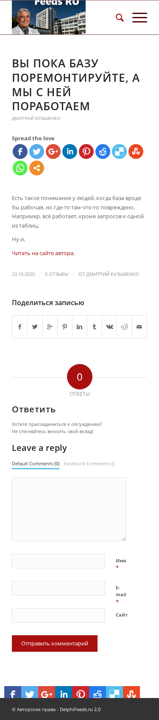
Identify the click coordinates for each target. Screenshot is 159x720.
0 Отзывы (56, 274)
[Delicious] (119, 151)
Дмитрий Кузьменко (36, 118)
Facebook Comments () (89, 463)
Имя (121, 564)
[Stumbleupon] (135, 151)
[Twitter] (36, 151)
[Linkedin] (69, 151)
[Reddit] (102, 151)
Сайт (122, 615)
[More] (36, 168)
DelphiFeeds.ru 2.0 (80, 709)
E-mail (121, 595)
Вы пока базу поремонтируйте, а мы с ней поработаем (76, 85)
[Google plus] (53, 151)
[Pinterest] (86, 151)
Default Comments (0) (35, 463)
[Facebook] (20, 151)
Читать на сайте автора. (43, 253)
